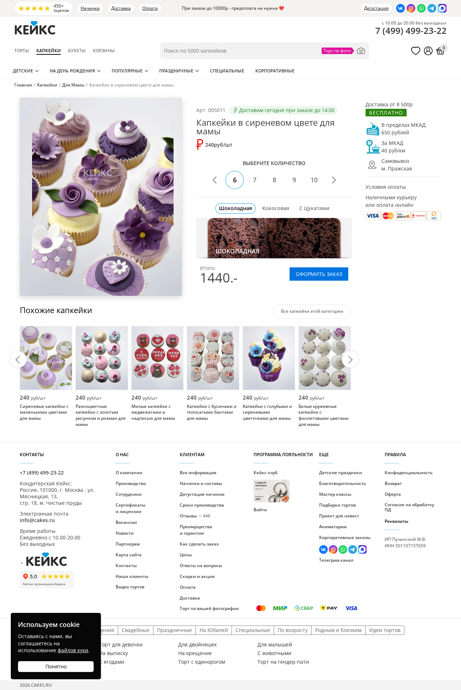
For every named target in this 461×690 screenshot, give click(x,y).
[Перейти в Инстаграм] (411, 8)
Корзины (104, 51)
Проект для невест (339, 516)
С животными (274, 653)
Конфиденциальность (409, 472)
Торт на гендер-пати (283, 661)
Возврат (393, 483)
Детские (23, 71)
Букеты (77, 51)
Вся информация (198, 472)
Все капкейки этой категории (312, 311)
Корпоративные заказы (345, 537)
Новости (125, 533)
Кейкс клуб (265, 485)
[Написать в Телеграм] (432, 8)
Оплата (150, 8)
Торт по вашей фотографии (209, 608)
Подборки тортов (337, 505)
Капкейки (48, 51)
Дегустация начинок (202, 494)
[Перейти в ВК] (400, 8)
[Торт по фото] (343, 51)
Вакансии (126, 522)
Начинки (90, 8)
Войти (260, 510)
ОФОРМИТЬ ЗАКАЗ (319, 274)
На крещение (195, 653)
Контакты (126, 565)
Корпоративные (275, 71)
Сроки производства (202, 505)
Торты (21, 51)
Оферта (393, 494)
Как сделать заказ (199, 544)
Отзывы (195, 516)
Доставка (121, 8)
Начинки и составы (201, 483)
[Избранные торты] (415, 50)
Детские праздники (340, 472)
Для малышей (275, 644)
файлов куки (73, 650)
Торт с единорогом (201, 661)
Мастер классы (335, 494)
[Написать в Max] (442, 8)
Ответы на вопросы (201, 565)
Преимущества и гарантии (196, 530)
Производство (131, 483)
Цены (186, 555)
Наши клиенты (132, 576)
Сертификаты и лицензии (131, 508)
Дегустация (376, 8)
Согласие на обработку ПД (409, 507)
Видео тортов (130, 587)
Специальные (227, 71)
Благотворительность (342, 483)
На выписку (113, 653)
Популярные (127, 71)
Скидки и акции (197, 576)
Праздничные (176, 71)
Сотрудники (129, 494)
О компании (129, 472)
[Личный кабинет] (428, 50)
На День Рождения (72, 71)
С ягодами (111, 661)
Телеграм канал (336, 560)
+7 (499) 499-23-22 (42, 472)
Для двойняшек (197, 644)
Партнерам (128, 544)
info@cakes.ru (37, 520)
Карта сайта (129, 555)
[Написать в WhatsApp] (421, 8)
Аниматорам (332, 527)
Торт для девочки (121, 644)
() (411, 30)
